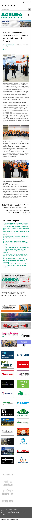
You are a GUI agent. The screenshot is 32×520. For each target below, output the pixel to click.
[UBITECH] (7, 365)
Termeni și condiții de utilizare (9, 509)
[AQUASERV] (23, 393)
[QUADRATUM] (7, 412)
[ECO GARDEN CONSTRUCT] (23, 412)
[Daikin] (23, 403)
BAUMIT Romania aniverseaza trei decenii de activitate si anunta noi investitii (18, 212)
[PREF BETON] (16, 308)
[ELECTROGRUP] (7, 432)
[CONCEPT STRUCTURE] (7, 441)
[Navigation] (29, 15)
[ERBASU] (23, 422)
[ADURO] (23, 364)
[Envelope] (14, 6)
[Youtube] (11, 6)
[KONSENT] (23, 355)
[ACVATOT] (23, 441)
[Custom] (8, 6)
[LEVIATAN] (23, 374)
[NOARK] (23, 384)
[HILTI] (16, 326)
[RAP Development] (7, 355)
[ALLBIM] (16, 317)
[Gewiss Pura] (23, 432)
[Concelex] (16, 343)
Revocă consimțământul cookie (10, 519)
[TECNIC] (16, 23)
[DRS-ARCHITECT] (7, 460)
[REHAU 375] (16, 334)
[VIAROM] (7, 393)
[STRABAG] (23, 451)
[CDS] (7, 384)
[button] (27, 2)
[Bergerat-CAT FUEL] (7, 422)
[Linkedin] (5, 6)
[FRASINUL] (7, 451)
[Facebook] (2, 6)
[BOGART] (7, 403)
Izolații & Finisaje (8, 45)
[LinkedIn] (5, 49)
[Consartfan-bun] (23, 460)
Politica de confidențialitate (8, 511)
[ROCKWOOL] (7, 374)
